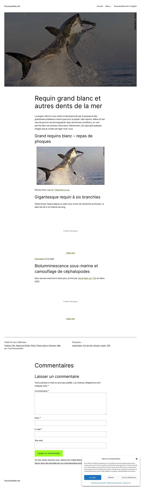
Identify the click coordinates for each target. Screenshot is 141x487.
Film (13, 345)
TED (108, 345)
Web (59, 345)
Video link (70, 253)
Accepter (92, 477)
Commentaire (42, 391)
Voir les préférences (129, 477)
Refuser (111, 477)
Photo (33, 345)
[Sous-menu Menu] (110, 6)
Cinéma (7, 345)
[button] (136, 459)
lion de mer (87, 345)
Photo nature (42, 345)
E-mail (38, 429)
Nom (38, 418)
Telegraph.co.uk (61, 190)
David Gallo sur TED (87, 278)
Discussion (40, 259)
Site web (39, 440)
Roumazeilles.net (12, 6)
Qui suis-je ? (127, 483)
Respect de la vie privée (98, 483)
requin (103, 345)
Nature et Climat (23, 345)
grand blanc (77, 345)
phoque (96, 345)
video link (70, 319)
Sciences (52, 345)
